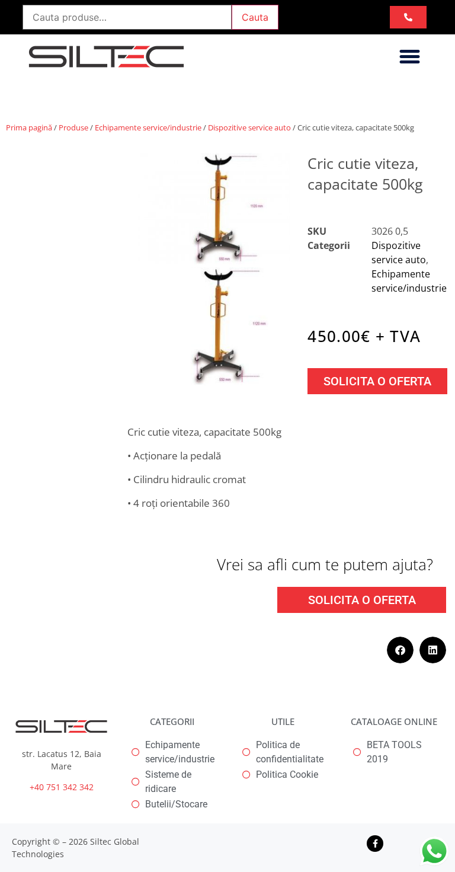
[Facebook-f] (375, 843)
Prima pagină (29, 127)
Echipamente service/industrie (148, 127)
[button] (410, 57)
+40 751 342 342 (62, 787)
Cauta (255, 17)
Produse (73, 127)
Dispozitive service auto (249, 127)
